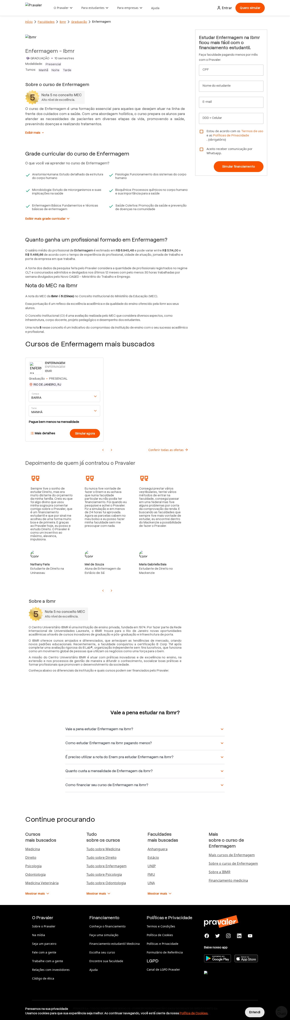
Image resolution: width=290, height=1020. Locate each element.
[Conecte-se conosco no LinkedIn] (239, 936)
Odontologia (35, 874)
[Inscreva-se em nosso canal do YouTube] (250, 936)
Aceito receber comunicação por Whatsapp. (229, 151)
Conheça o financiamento (107, 926)
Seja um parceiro (44, 944)
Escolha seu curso (102, 952)
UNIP (152, 866)
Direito (30, 857)
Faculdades (46, 22)
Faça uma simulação (103, 935)
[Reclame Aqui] (225, 977)
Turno (34, 408)
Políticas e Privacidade (162, 944)
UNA (151, 883)
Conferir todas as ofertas (166, 450)
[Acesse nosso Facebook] (207, 936)
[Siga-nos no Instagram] (228, 936)
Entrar (227, 8)
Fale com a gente (44, 952)
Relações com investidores (51, 970)
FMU (151, 874)
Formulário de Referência (165, 952)
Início (29, 22)
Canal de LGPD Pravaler (163, 969)
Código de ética (43, 978)
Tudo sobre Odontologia (106, 883)
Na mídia (38, 935)
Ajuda (155, 8)
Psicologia (33, 866)
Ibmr (63, 22)
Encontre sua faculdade (106, 961)
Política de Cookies (160, 935)
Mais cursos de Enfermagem (232, 855)
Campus (35, 394)
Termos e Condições (161, 926)
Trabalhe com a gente (47, 961)
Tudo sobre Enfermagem (106, 866)
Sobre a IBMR (219, 872)
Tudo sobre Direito (101, 857)
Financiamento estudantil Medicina (114, 944)
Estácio (153, 857)
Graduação (79, 22)
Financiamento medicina (228, 880)
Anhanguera (158, 849)
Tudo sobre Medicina (103, 849)
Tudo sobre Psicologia (104, 874)
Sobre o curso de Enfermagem (233, 863)
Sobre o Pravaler (43, 926)
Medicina (32, 849)
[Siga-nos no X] (218, 936)
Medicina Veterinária (42, 883)
